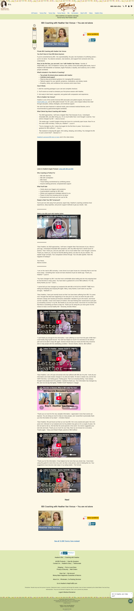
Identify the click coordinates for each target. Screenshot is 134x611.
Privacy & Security (62, 569)
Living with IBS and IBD (66, 169)
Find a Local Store (70, 567)
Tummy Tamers (61, 13)
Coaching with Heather (72, 557)
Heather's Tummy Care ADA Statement (67, 605)
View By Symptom (73, 561)
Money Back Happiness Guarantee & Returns (67, 575)
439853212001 (67, 610)
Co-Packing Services (74, 579)
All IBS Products (60, 561)
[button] (123, 6)
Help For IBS (83, 13)
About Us (56, 579)
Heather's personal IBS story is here (48, 137)
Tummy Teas (52, 13)
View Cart (62, 573)
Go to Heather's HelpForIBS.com (67, 583)
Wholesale (63, 579)
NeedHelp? (130, 601)
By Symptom (75, 13)
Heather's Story (99, 13)
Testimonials (77, 563)
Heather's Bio (59, 557)
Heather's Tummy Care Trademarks (67, 606)
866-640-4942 (115, 6)
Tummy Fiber (43, 13)
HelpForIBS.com (42, 102)
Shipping (60, 567)
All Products (34, 13)
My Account (71, 573)
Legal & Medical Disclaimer (67, 592)
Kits (68, 13)
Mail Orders (73, 569)
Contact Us (56, 563)
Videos (91, 13)
